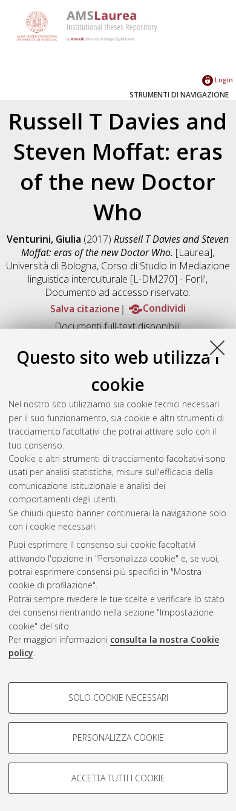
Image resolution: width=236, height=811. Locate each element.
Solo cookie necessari (118, 697)
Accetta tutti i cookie (118, 778)
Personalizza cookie (118, 737)
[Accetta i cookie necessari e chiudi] (217, 347)
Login (223, 79)
